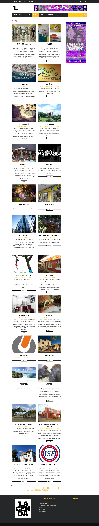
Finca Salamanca (49, 356)
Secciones (27, 15)
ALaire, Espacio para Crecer (24, 275)
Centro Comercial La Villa (24, 44)
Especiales (50, 15)
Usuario (15, 1)
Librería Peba (49, 84)
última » (45, 489)
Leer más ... (24, 60)
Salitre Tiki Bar (24, 384)
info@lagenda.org (44, 511)
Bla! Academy (49, 44)
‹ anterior (24, 487)
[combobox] (77, 15)
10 (55, 487)
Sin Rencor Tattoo (24, 316)
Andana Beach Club (24, 205)
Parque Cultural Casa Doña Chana (24, 465)
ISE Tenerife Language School (49, 465)
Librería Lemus (49, 205)
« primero (16, 487)
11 (59, 487)
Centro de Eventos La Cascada (23, 424)
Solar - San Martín (24, 124)
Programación (17, 15)
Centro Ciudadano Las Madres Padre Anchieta (49, 425)
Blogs (42, 15)
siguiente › (37, 489)
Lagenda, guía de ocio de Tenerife (26, 1)
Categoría (14, 20)
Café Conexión (24, 356)
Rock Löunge (49, 165)
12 (27, 489)
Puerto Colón (24, 84)
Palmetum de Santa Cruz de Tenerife (49, 235)
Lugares (35, 15)
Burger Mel (49, 316)
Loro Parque (49, 384)
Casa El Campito (49, 124)
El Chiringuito (24, 165)
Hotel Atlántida (23, 235)
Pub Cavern (49, 275)
